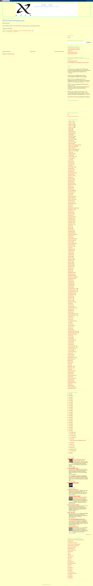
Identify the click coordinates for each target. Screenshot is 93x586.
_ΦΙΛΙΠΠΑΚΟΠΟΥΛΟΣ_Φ (73, 332)
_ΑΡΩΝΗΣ (70, 177)
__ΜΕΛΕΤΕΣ (70, 143)
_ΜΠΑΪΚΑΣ (70, 271)
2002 (70, 425)
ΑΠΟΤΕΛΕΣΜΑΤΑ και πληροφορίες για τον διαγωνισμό (78, 62)
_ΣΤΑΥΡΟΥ (70, 318)
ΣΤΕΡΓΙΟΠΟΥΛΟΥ (71, 378)
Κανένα (70, 476)
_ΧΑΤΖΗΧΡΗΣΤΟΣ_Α (72, 345)
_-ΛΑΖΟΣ (69, 165)
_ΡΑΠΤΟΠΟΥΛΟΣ (71, 301)
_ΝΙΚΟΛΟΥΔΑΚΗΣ (71, 278)
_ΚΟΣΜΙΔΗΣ (70, 235)
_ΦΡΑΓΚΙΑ (70, 335)
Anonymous (73, 75)
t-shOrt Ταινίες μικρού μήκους (73, 545)
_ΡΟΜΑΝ (69, 303)
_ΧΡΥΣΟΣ (70, 353)
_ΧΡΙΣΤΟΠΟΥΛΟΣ (71, 351)
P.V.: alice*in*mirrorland (73, 526)
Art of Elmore (70, 569)
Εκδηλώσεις (70, 50)
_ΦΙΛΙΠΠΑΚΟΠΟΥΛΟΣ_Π (73, 331)
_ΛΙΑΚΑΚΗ (70, 252)
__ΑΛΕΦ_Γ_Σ (70, 121)
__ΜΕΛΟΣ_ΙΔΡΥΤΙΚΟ (72, 146)
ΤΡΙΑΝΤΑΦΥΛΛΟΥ (71, 382)
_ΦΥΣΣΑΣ (70, 337)
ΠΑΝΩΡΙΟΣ (70, 372)
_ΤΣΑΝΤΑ (70, 328)
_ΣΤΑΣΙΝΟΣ (70, 316)
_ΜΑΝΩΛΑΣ (70, 263)
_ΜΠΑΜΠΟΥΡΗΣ (71, 272)
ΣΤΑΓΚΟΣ (70, 376)
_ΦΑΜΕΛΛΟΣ (70, 329)
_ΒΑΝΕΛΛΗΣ (70, 178)
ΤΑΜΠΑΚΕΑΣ (70, 381)
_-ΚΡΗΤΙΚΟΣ (70, 164)
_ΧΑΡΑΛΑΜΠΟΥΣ (71, 340)
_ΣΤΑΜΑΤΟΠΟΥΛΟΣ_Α (72, 313)
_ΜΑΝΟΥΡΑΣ (70, 260)
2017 (70, 400)
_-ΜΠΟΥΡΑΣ (70, 168)
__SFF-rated (70, 158)
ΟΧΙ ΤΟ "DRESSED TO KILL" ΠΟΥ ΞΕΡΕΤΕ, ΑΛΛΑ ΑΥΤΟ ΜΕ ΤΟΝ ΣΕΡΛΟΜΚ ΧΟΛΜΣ (79, 460)
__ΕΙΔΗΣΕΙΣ (70, 137)
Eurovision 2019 (76, 483)
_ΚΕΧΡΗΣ (70, 227)
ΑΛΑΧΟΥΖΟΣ (70, 356)
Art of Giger (70, 570)
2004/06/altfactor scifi (83, 91)
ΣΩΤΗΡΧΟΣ (70, 379)
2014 (70, 405)
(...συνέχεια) (70, 72)
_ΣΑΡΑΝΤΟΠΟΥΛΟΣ (72, 307)
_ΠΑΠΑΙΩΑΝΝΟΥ (71, 293)
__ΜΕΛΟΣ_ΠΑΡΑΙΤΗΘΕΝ (73, 149)
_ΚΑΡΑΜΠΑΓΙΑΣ (71, 221)
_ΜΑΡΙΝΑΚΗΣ (70, 266)
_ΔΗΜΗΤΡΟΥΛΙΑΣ (71, 196)
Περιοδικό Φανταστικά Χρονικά (73, 47)
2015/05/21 (83, 75)
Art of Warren (70, 576)
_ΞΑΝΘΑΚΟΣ (70, 282)
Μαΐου (71, 444)
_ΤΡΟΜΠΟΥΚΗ (71, 325)
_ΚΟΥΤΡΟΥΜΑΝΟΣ (71, 243)
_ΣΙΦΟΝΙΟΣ (70, 309)
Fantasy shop (70, 551)
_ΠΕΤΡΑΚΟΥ (70, 297)
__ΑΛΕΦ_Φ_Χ (70, 127)
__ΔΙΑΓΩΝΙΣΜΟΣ (71, 133)
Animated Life (70, 541)
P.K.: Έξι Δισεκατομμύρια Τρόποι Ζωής (77, 519)
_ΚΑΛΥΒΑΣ (70, 215)
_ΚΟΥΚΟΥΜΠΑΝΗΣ (71, 238)
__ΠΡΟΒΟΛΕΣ (70, 153)
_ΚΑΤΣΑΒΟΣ (70, 222)
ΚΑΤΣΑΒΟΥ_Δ (70, 367)
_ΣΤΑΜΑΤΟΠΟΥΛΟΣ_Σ (72, 315)
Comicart (69, 566)
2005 (70, 420)
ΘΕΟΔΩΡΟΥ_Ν (71, 366)
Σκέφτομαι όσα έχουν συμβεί (74, 490)
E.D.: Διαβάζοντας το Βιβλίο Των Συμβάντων (78, 475)
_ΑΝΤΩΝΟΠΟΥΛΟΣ (71, 172)
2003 (70, 424)
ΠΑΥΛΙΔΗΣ (70, 373)
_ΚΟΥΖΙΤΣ (70, 237)
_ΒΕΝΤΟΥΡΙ (70, 181)
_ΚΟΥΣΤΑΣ (70, 241)
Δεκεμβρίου (72, 432)
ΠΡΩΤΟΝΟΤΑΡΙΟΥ (71, 375)
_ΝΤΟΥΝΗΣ (70, 281)
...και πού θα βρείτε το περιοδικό (74, 49)
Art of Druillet (70, 567)
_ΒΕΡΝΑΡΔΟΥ (70, 183)
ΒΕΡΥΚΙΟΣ (70, 362)
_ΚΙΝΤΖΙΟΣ (70, 228)
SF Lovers (70, 560)
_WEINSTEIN (70, 354)
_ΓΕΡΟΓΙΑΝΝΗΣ (71, 190)
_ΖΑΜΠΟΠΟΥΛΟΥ (71, 203)
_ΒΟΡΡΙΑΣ (70, 186)
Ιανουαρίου (72, 450)
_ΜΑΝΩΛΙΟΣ (70, 265)
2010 (70, 412)
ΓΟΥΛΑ (69, 363)
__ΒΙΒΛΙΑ (69, 128)
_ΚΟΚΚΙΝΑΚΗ (70, 230)
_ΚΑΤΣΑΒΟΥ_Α (71, 224)
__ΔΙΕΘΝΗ (70, 134)
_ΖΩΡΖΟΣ (70, 205)
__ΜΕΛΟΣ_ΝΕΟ (71, 147)
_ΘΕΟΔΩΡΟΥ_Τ (71, 209)
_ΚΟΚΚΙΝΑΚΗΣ (71, 231)
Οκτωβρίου (72, 435)
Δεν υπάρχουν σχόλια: (27, 30)
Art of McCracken (71, 572)
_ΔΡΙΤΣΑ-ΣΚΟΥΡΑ (71, 199)
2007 (70, 417)
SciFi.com (69, 558)
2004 (70, 422)
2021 (70, 393)
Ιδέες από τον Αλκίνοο (73, 489)
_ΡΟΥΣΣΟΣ (70, 304)
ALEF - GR (46, 5)
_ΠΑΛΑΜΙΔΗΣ (70, 284)
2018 (70, 398)
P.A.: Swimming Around (73, 482)
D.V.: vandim (71, 458)
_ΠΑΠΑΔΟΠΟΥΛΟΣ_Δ (72, 291)
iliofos (72, 91)
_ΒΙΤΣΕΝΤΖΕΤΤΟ (71, 184)
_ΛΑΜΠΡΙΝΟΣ (70, 250)
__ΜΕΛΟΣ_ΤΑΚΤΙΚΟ (72, 150)
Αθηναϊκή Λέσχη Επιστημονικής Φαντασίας (76, 539)
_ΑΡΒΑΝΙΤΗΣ (70, 174)
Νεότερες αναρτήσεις (6, 51)
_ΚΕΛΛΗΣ (70, 225)
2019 (70, 397)
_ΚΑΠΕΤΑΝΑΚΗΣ (71, 216)
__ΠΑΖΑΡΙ (70, 152)
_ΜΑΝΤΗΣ (70, 262)
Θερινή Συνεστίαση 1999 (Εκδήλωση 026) (13, 20)
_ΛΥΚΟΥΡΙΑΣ (70, 257)
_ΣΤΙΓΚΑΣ (70, 319)
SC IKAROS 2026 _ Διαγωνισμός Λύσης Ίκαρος (77, 469)
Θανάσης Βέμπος (71, 548)
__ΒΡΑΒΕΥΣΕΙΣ (71, 131)
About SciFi (70, 557)
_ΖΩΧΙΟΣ (69, 206)
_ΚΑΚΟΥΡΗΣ (70, 212)
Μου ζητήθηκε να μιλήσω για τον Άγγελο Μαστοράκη (78, 505)
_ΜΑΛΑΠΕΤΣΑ (71, 259)
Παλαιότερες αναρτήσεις (59, 51)
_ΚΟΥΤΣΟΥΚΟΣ (71, 244)
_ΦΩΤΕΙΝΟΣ (70, 338)
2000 (70, 429)
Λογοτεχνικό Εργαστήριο (72, 52)
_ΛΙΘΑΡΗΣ (70, 256)
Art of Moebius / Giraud (72, 573)
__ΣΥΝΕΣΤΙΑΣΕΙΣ (15, 31)
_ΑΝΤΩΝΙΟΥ (70, 171)
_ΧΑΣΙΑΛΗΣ (70, 344)
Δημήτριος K (73, 69)
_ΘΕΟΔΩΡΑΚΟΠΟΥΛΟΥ (72, 208)
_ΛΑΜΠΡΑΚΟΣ (71, 249)
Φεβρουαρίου (72, 449)
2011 (70, 410)
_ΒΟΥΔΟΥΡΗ (70, 187)
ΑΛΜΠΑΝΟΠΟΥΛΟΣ (72, 357)
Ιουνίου (71, 442)
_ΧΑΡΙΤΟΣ (70, 341)
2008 (70, 415)
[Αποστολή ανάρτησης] (32, 30)
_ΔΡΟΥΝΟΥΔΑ (70, 200)
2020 (70, 395)
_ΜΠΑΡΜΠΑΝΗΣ (71, 275)
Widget (69, 96)
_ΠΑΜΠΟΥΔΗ (70, 285)
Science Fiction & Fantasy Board (74, 544)
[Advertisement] (33, 42)
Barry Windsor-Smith (72, 563)
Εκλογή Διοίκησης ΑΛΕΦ (72, 53)
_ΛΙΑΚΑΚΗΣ (70, 253)
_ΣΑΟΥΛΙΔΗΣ (70, 306)
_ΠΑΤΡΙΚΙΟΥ (70, 296)
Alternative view (71, 555)
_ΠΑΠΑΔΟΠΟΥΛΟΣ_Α (72, 288)
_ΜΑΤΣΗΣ (70, 268)
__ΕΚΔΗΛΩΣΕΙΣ (9, 31)
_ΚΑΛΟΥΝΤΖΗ (70, 213)
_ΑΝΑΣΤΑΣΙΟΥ (71, 169)
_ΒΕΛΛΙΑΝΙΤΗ (70, 180)
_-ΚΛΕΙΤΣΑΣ (70, 162)
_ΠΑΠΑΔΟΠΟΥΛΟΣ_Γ (72, 290)
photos (69, 37)
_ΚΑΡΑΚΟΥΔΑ (70, 219)
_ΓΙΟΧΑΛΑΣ (70, 193)
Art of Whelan (70, 577)
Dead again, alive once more (74, 513)
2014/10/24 (83, 79)
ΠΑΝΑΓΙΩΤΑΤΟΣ (71, 370)
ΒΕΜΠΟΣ (69, 360)
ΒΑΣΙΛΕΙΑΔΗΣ (70, 359)
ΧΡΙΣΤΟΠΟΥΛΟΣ (71, 388)
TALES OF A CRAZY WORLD (75, 496)
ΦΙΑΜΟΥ (69, 384)
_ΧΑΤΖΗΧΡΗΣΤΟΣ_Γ (72, 347)
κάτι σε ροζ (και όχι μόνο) (77, 527)
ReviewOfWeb (75, 96)
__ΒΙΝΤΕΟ (70, 130)
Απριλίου (72, 445)
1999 (70, 430)
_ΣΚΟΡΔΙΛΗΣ (70, 310)
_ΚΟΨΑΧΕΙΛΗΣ (71, 246)
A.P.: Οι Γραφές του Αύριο (74, 504)
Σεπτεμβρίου (72, 437)
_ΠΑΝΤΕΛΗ (70, 287)
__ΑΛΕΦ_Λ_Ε (70, 125)
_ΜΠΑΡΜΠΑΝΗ (71, 274)
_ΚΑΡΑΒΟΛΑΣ (70, 218)
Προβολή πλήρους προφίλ (73, 116)
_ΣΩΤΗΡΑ (70, 323)
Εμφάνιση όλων (88, 534)
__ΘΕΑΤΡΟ (70, 140)
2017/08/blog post (84, 69)
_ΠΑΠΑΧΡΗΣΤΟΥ (71, 294)
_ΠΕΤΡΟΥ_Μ (70, 300)
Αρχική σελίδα (32, 51)
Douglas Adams (71, 561)
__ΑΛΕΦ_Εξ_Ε (71, 124)
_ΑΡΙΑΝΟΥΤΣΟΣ (71, 175)
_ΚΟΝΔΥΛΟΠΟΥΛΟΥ (72, 234)
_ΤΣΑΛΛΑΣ (70, 326)
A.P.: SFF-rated (72, 512)
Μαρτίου (71, 447)
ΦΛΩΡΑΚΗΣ (70, 385)
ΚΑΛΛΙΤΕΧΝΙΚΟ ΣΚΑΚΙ (73, 468)
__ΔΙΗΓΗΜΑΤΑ (71, 136)
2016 (70, 402)
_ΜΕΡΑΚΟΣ (70, 269)
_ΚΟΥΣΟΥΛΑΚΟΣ (71, 240)
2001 (70, 427)
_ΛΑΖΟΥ (69, 247)
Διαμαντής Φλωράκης (72, 547)
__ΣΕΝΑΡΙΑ (70, 155)
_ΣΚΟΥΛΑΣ (70, 312)
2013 (70, 407)
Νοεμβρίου (72, 433)
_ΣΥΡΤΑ (69, 322)
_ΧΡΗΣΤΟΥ (70, 350)
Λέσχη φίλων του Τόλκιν (72, 542)
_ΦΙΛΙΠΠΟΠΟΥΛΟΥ (71, 334)
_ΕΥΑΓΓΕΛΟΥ (70, 202)
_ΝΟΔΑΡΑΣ (70, 279)
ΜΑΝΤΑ (69, 369)
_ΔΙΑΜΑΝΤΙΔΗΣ (71, 197)
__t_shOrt (69, 159)
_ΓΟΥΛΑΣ (69, 194)
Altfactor (69, 554)
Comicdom (70, 564)
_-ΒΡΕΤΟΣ (70, 161)
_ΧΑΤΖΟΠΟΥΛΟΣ (71, 348)
